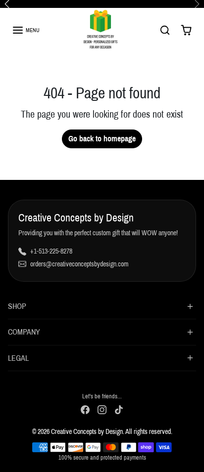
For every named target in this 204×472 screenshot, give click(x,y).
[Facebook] (85, 409)
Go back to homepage (102, 138)
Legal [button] (18, 358)
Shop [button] (17, 306)
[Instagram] (102, 409)
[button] (26, 30)
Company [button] (24, 332)
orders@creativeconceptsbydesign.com (79, 264)
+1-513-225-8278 (51, 251)
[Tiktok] (118, 409)
